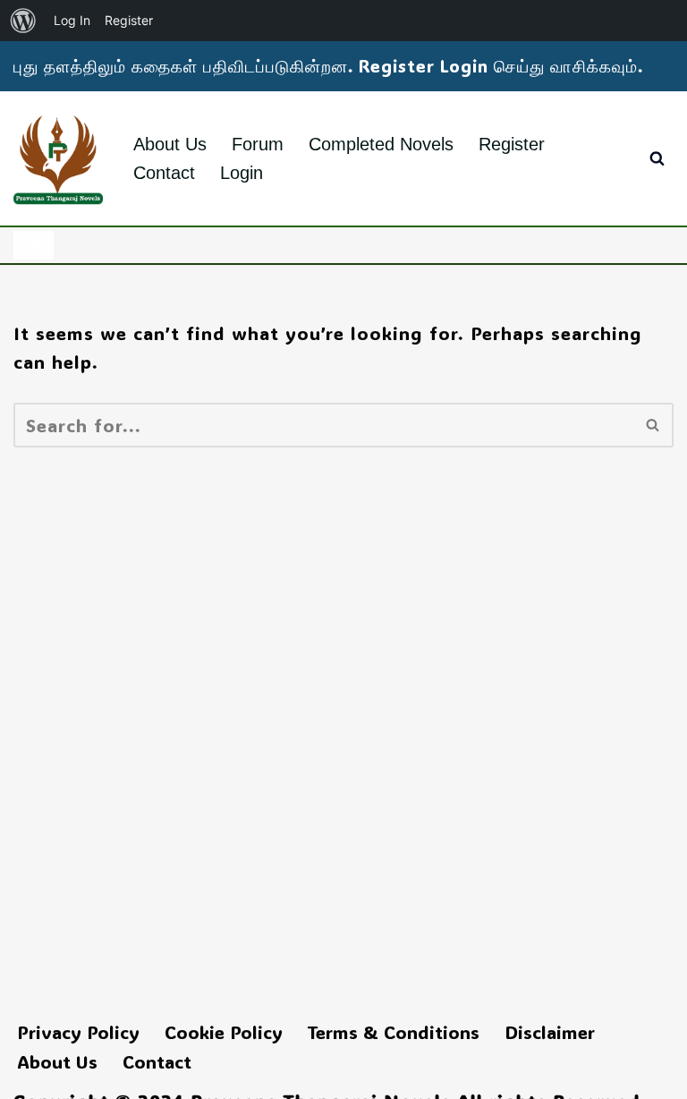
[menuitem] (23, 20)
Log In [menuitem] (72, 20)
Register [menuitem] (129, 20)
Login (241, 173)
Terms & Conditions (393, 1032)
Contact (164, 173)
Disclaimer (550, 1032)
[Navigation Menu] (33, 245)
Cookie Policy (224, 1032)
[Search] (657, 158)
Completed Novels (381, 144)
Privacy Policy (78, 1032)
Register (512, 144)
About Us (170, 144)
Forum (258, 144)
